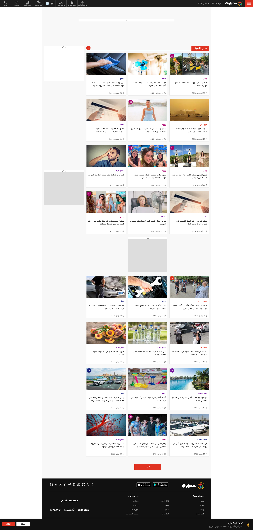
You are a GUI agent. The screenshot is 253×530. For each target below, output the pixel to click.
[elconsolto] (69, 510)
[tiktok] (65, 484)
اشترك (8, 524)
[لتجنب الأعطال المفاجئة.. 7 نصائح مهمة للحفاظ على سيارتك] (147, 287)
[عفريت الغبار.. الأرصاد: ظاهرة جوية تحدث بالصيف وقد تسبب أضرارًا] (189, 110)
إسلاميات (165, 514)
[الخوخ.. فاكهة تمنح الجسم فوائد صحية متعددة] (106, 333)
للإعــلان (16, 5)
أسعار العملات (39, 5)
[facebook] (92, 484)
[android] (161, 484)
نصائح (122, 78)
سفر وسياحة (202, 393)
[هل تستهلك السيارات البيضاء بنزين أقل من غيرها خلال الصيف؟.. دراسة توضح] (189, 425)
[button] (249, 3)
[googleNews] (51, 484)
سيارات (166, 509)
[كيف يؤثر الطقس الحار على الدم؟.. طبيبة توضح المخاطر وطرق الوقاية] (106, 425)
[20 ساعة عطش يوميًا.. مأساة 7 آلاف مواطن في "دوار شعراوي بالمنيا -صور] (189, 287)
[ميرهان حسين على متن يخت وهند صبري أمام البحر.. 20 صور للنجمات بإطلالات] (106, 202)
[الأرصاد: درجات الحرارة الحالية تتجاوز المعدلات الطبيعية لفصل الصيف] (189, 333)
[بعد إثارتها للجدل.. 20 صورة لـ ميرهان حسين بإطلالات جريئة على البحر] (147, 110)
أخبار (202, 501)
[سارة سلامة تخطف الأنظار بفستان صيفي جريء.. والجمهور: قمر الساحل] (147, 156)
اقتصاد (201, 505)
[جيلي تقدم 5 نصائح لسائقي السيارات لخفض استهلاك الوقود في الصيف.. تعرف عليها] (106, 379)
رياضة (202, 509)
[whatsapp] (74, 484)
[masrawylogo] (190, 485)
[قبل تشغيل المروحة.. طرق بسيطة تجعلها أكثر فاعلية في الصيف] (147, 64)
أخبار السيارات (202, 439)
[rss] (56, 484)
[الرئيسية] (234, 3)
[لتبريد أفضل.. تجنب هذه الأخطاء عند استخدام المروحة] (147, 202)
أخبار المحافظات (201, 301)
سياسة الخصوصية (131, 514)
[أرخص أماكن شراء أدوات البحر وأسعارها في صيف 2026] (147, 379)
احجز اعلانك (134, 509)
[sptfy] (60, 484)
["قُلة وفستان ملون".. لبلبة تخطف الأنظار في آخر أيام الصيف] (189, 64)
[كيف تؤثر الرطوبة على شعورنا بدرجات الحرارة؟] (106, 156)
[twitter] (88, 484)
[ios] (144, 484)
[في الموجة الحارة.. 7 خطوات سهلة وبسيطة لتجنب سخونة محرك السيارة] (106, 287)
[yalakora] (83, 510)
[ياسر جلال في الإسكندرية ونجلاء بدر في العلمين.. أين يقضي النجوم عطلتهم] (147, 425)
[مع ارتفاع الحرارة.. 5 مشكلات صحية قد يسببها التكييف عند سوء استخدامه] (106, 110)
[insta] (83, 484)
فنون (167, 505)
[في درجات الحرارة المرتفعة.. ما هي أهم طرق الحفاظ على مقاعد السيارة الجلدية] (106, 64)
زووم (205, 78)
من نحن (135, 501)
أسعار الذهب (27, 5)
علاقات (163, 78)
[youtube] (78, 484)
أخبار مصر (203, 124)
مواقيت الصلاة (61, 5)
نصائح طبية (120, 170)
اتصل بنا (135, 505)
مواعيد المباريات (82, 5)
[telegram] (69, 484)
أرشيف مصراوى (72, 5)
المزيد (147, 466)
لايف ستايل (200, 514)
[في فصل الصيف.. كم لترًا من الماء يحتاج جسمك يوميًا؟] (147, 333)
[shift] (55, 510)
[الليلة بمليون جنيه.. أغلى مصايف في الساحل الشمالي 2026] (189, 379)
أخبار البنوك (165, 501)
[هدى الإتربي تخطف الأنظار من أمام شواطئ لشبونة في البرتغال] (189, 156)
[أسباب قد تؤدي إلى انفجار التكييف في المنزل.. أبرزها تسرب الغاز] (189, 202)
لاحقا (23, 524)
